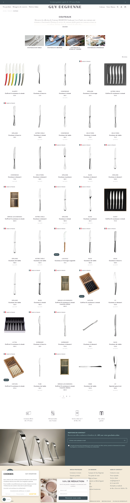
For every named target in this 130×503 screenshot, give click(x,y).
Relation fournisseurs (94, 489)
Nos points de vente (94, 476)
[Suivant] (69, 396)
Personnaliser (20, 494)
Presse (90, 486)
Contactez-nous (114, 473)
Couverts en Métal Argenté (96, 481)
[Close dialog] (87, 480)
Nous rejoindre (114, 476)
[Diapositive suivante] (125, 2)
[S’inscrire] (124, 440)
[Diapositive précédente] (3, 2)
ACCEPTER (32, 494)
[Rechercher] (118, 7)
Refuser (8, 494)
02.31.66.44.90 (114, 483)
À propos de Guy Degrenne (96, 473)
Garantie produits (75, 476)
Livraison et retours (75, 473)
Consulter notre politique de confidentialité (14, 488)
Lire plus (65, 26)
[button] (6, 499)
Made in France (92, 478)
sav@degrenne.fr (115, 481)
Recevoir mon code (73, 498)
